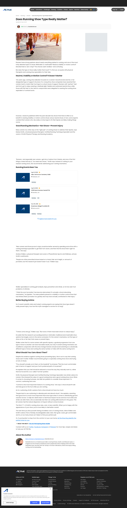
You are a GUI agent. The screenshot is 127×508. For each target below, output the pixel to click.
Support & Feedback (84, 500)
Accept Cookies (45, 502)
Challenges (47, 9)
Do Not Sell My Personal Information (102, 495)
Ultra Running (67, 483)
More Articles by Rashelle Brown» (35, 439)
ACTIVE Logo (19, 471)
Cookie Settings (10, 502)
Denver (82, 484)
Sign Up (115, 9)
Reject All (34, 502)
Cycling (50, 483)
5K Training (99, 483)
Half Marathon (68, 479)
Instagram (44, 427)
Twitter (31, 427)
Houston (83, 486)
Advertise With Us (104, 500)
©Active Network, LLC (74, 503)
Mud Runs (66, 486)
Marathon (66, 481)
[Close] (50, 489)
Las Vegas (83, 488)
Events (32, 9)
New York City (84, 483)
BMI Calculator (100, 479)
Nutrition (76, 9)
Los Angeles (84, 481)
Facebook (37, 427)
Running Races (52, 479)
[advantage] (91, 9)
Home (17, 15)
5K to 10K (34, 483)
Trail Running (67, 484)
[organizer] (94, 9)
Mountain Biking (52, 484)
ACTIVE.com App (36, 479)
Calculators (39, 9)
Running (53, 9)
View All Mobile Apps (37, 486)
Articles (28, 15)
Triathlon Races (52, 481)
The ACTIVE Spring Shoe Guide (39, 424)
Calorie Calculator (101, 481)
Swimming (67, 488)
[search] (97, 9)
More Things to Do (53, 490)
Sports (71, 9)
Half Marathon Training (102, 486)
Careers (75, 500)
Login (121, 9)
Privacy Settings (67, 500)
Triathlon (59, 9)
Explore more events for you (47, 219)
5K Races (50, 486)
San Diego (83, 479)
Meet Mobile (35, 484)
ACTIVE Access (94, 500)
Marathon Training (101, 488)
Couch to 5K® (35, 481)
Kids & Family (84, 9)
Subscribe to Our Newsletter (84, 495)
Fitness (66, 9)
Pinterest (53, 427)
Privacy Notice (57, 500)
